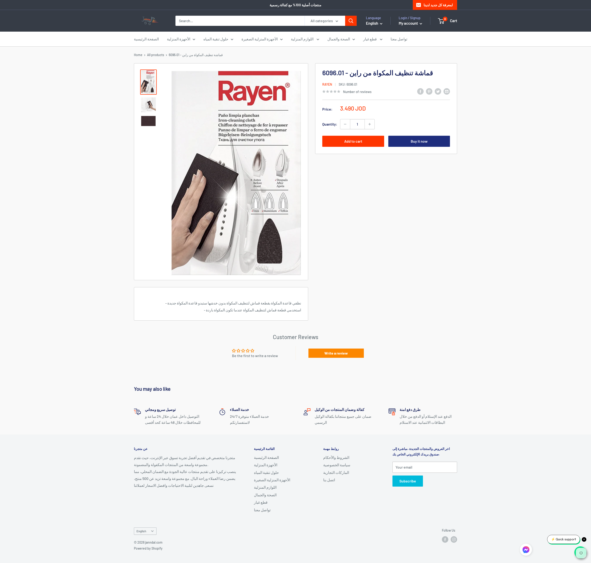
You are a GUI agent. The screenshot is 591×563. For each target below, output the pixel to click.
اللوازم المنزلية (302, 39)
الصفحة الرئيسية (146, 39)
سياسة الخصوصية (336, 465)
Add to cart (353, 141)
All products (155, 55)
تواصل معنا (399, 39)
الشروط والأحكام (336, 457)
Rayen (327, 84)
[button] (526, 550)
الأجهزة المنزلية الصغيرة (259, 39)
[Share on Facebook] (420, 91)
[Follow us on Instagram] (454, 539)
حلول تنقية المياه (215, 39)
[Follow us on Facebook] (445, 539)
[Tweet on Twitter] (438, 91)
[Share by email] (446, 91)
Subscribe (407, 481)
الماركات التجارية (336, 472)
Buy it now (419, 141)
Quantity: (329, 124)
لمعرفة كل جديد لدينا (438, 5)
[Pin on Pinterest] (429, 91)
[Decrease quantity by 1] (345, 124)
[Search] (351, 21)
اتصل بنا (329, 480)
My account (409, 23)
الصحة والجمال (338, 39)
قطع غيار (370, 39)
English (141, 531)
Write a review (336, 353)
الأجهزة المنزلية (178, 39)
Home (138, 55)
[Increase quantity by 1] (369, 124)
